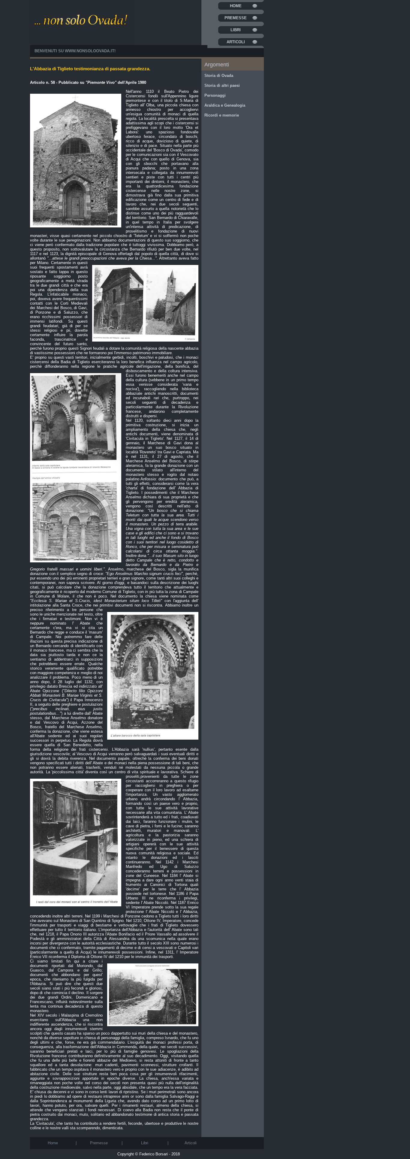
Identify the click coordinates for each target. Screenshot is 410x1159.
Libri (236, 30)
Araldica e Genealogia (224, 105)
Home (236, 6)
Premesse (236, 18)
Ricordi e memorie (221, 115)
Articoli (236, 42)
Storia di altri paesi (222, 85)
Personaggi (215, 95)
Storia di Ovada (218, 75)
